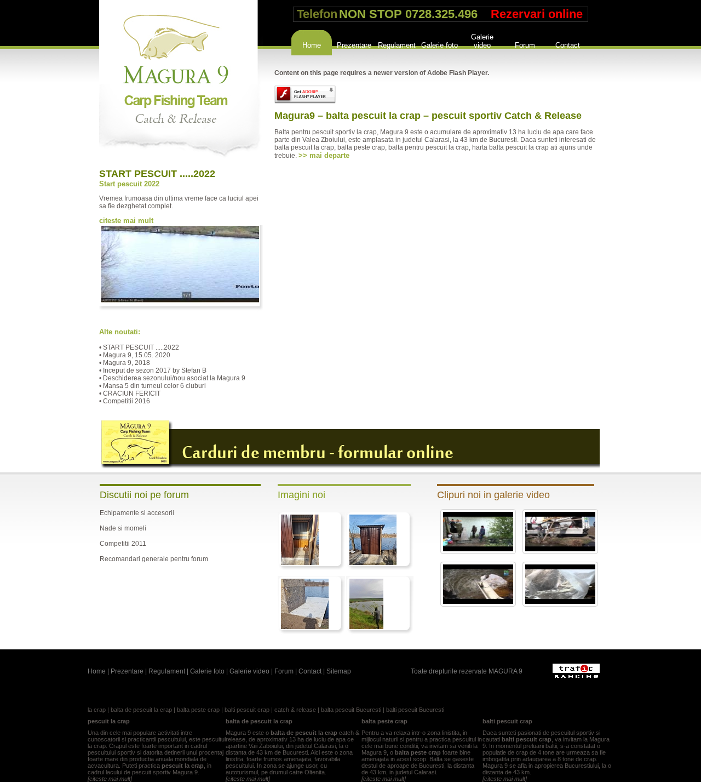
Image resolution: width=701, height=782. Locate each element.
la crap (97, 709)
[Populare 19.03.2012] (478, 602)
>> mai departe (323, 155)
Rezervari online (537, 14)
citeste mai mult (126, 220)
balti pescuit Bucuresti (415, 709)
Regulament (397, 45)
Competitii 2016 (126, 401)
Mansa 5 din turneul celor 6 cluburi (154, 386)
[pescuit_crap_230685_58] (300, 563)
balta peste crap (198, 709)
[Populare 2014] (560, 549)
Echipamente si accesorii (137, 513)
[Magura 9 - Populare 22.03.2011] (560, 602)
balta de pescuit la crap (141, 709)
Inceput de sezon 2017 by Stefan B (154, 370)
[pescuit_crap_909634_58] (373, 563)
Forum (525, 45)
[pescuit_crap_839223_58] (305, 627)
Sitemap (338, 671)
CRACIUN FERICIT (131, 393)
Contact (567, 45)
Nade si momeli (123, 528)
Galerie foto (439, 45)
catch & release (295, 709)
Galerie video (482, 40)
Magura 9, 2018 (126, 363)
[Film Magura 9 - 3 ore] (478, 549)
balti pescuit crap (247, 709)
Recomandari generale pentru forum (154, 559)
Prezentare (354, 45)
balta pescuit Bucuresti (351, 709)
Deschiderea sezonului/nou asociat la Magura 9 (174, 378)
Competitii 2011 (123, 543)
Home (311, 45)
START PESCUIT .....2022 (157, 173)
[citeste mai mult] (110, 778)
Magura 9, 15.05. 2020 (136, 355)
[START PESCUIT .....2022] (180, 300)
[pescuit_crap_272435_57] (366, 627)
